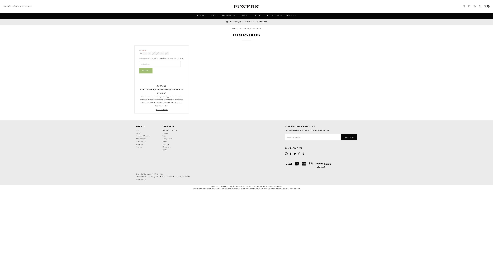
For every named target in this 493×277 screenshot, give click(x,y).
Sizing (138, 133)
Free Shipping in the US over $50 (240, 22)
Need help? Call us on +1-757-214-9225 (17, 6)
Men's (244, 15)
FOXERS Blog (141, 141)
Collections (273, 15)
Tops (213, 15)
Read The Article (162, 110)
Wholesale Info (141, 139)
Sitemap (139, 147)
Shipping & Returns (143, 136)
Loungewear (228, 15)
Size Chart (263, 22)
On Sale (290, 15)
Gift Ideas (258, 15)
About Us (139, 144)
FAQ (137, 130)
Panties (201, 15)
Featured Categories (170, 130)
